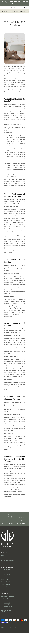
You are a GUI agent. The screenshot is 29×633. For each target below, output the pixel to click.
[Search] (5, 7)
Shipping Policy (7, 604)
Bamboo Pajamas (5, 569)
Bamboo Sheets (5, 579)
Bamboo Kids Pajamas (7, 572)
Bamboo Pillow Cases (7, 582)
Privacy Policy (7, 603)
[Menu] (1, 7)
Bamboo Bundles (5, 586)
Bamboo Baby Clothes (7, 577)
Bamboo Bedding (5, 574)
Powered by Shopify (16, 627)
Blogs (2, 557)
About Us (3, 555)
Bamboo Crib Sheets (6, 584)
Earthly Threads (8, 627)
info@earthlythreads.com (7, 598)
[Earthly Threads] (14, 7)
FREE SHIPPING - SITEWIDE (16, 11)
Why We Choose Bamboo (7, 560)
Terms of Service (8, 606)
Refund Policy (7, 601)
